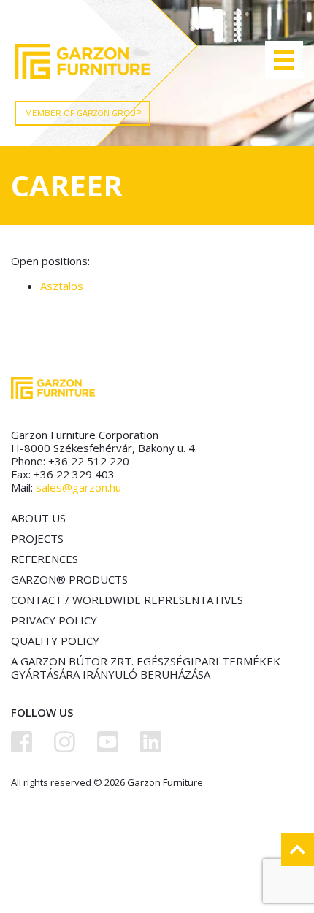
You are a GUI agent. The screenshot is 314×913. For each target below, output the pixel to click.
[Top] (297, 849)
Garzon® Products (69, 579)
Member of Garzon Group (83, 113)
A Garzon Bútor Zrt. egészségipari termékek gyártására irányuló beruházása (145, 667)
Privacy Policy (54, 620)
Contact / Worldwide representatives (127, 599)
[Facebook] (21, 741)
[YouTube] (107, 741)
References (44, 558)
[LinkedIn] (150, 741)
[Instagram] (64, 741)
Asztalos (61, 285)
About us (38, 518)
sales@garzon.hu (78, 487)
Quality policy (55, 640)
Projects (37, 538)
